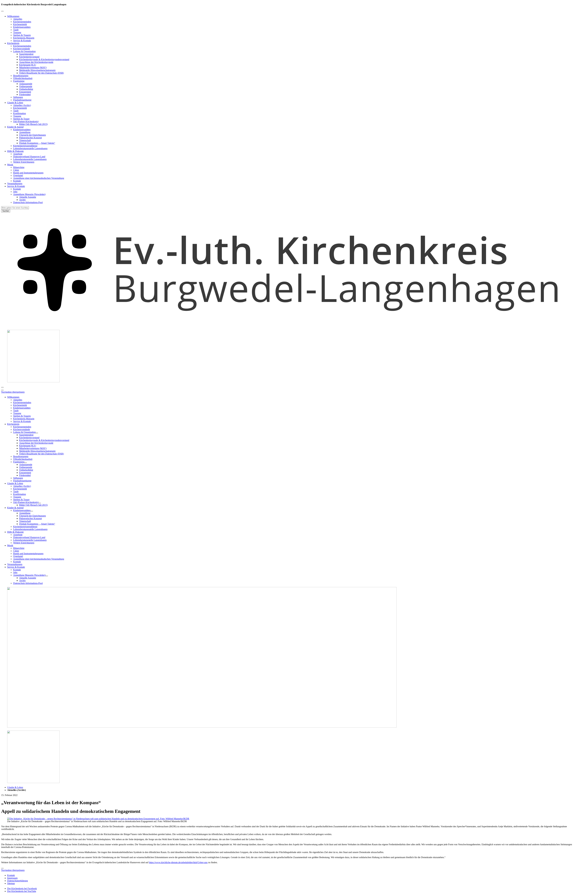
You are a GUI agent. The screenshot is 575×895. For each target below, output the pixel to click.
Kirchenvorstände (21, 48)
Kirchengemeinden (22, 21)
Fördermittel (25, 94)
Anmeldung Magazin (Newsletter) (29, 194)
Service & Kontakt (22, 40)
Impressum (12, 878)
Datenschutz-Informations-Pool (28, 202)
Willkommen (13, 16)
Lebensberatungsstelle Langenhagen (30, 148)
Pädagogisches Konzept (30, 137)
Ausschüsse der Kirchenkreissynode (36, 62)
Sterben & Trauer (21, 118)
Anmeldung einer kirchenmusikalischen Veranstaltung (38, 178)
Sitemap (11, 883)
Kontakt (17, 181)
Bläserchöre (18, 167)
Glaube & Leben (15, 102)
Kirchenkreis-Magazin (23, 38)
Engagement (25, 92)
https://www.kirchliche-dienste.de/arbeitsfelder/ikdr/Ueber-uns (178, 862)
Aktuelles (17, 19)
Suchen (5, 211)
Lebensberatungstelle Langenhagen (30, 159)
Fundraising (18, 81)
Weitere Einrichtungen (23, 162)
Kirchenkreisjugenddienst (25, 145)
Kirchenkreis (13, 43)
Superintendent (26, 54)
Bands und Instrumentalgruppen (28, 172)
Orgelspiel (18, 175)
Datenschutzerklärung (17, 880)
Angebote (17, 154)
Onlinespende (25, 86)
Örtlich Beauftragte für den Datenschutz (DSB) (41, 73)
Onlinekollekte (26, 89)
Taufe (16, 29)
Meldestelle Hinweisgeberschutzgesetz (37, 70)
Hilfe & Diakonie (15, 151)
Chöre (16, 170)
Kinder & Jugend (15, 127)
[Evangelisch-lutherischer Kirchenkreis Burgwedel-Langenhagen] (287, 326)
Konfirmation (19, 113)
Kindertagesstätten (22, 27)
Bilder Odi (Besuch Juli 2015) (33, 124)
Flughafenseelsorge (22, 100)
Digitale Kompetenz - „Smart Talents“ (37, 143)
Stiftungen (18, 97)
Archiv (22, 199)
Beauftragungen (20, 75)
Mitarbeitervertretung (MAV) (33, 67)
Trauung (17, 32)
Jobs (15, 191)
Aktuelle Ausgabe (27, 197)
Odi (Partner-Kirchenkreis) (25, 121)
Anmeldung (24, 132)
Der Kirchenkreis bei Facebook (22, 888)
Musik (10, 164)
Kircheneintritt (20, 24)
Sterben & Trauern (22, 35)
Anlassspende (25, 83)
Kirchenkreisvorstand (29, 56)
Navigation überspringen (13, 392)
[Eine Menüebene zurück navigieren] (2, 11)
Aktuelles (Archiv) (22, 105)
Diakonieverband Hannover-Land (29, 156)
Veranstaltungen (14, 183)
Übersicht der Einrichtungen (32, 135)
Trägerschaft (25, 140)
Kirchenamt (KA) (27, 65)
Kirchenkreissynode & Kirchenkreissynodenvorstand (44, 59)
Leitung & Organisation (24, 51)
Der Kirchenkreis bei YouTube (21, 891)
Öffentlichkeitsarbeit (22, 78)
